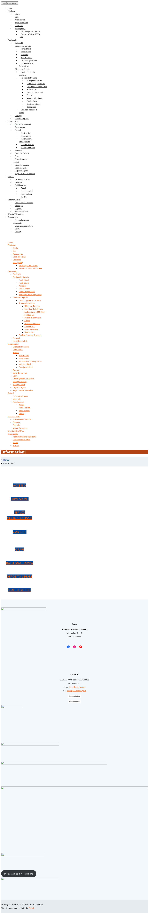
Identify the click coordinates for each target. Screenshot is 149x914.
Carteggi (18, 116)
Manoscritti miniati (34, 98)
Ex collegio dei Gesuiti (30, 31)
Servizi (18, 130)
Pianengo (19, 206)
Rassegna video (21, 168)
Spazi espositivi (21, 23)
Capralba (18, 208)
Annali (23, 188)
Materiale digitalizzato (36, 84)
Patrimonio (12, 40)
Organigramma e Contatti (21, 160)
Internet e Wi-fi (27, 145)
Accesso (18, 150)
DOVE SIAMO (20, 499)
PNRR (17, 229)
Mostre (23, 197)
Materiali (18, 182)
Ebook (29, 95)
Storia (17, 14)
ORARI (19, 549)
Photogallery (20, 28)
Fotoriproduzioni (28, 147)
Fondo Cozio (32, 101)
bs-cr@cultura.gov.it (77, 687)
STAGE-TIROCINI (19, 590)
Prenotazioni (26, 136)
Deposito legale (21, 171)
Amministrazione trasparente (21, 221)
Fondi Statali (26, 49)
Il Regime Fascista (34, 81)
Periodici (24, 55)
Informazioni (13, 344)
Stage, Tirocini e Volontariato (25, 174)
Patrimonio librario (23, 46)
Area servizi (20, 20)
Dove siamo (20, 127)
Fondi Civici (26, 52)
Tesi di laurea (26, 57)
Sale (16, 17)
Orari (17, 156)
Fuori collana (26, 194)
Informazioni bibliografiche (25, 140)
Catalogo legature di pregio (28, 111)
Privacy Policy (74, 696)
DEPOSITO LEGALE (19, 576)
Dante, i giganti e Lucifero (27, 73)
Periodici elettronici (35, 92)
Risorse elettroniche (29, 78)
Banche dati (31, 107)
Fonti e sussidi (27, 191)
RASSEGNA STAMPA (19, 563)
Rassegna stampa (22, 165)
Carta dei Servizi (22, 153)
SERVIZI (19, 512)
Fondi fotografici (22, 118)
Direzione (19, 26)
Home (6, 460)
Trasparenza (13, 217)
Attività (11, 176)
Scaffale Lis (32, 89)
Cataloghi (19, 43)
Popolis (32, 908)
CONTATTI (19, 532)
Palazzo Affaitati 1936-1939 (29, 35)
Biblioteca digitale (22, 69)
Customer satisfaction (24, 226)
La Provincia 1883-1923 (37, 86)
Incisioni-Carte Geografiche (26, 64)
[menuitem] (77, 8)
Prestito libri (26, 133)
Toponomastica (14, 200)
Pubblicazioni (20, 185)
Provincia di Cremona (24, 203)
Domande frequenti (23, 124)
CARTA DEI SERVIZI (19, 518)
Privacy (18, 232)
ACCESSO (19, 485)
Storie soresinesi (33, 104)
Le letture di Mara (22, 179)
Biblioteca (12, 11)
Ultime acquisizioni (29, 60)
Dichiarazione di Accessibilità (18, 873)
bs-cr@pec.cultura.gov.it (76, 690)
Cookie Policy (74, 701)
